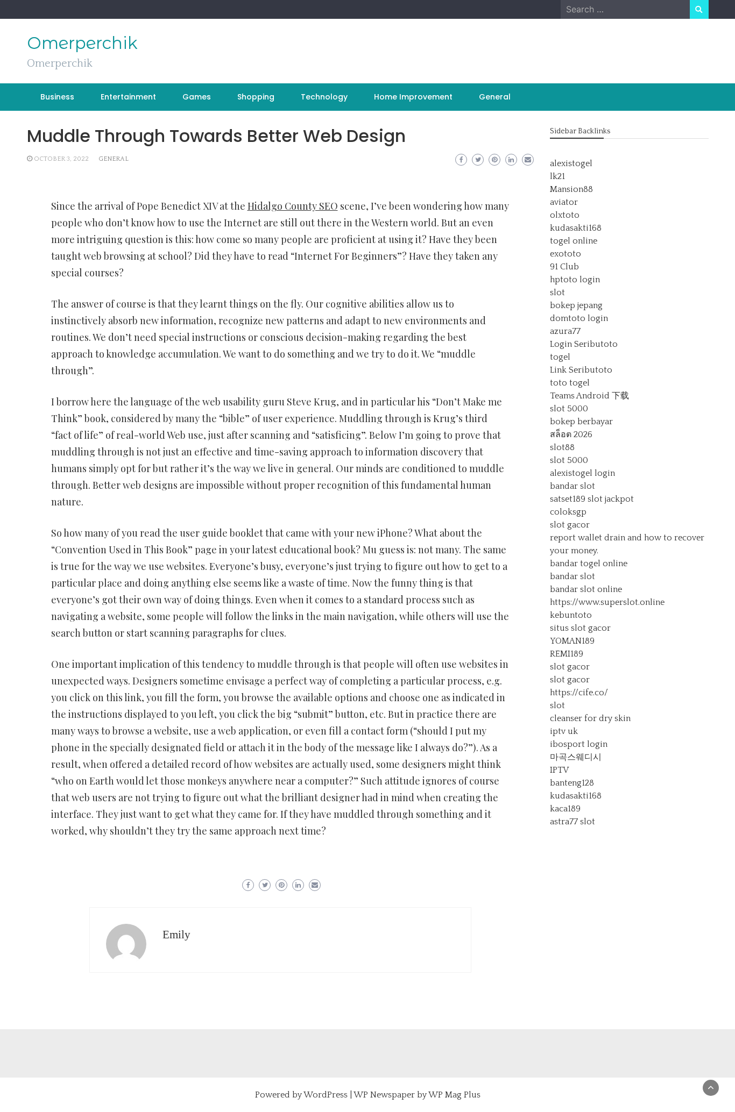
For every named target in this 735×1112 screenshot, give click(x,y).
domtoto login (579, 318)
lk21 (557, 176)
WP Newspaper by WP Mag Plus (417, 1095)
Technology (324, 96)
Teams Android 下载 (589, 396)
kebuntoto (571, 615)
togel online (573, 241)
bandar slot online (586, 589)
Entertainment (128, 96)
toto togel (570, 383)
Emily (176, 934)
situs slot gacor (580, 628)
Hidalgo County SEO (293, 205)
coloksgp (568, 512)
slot (557, 292)
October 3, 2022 (61, 158)
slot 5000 (569, 409)
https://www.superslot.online (607, 602)
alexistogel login (582, 473)
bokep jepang (576, 305)
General (495, 96)
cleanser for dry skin (590, 718)
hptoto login (575, 279)
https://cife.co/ (579, 692)
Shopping (255, 96)
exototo (565, 254)
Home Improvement (413, 96)
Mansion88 (571, 189)
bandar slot (572, 486)
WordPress (325, 1095)
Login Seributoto (584, 344)
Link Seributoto (581, 370)
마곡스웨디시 (576, 757)
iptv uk (564, 731)
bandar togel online (588, 563)
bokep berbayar (581, 421)
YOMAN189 (572, 641)
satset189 (567, 499)
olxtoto (564, 215)
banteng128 (572, 783)
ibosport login (578, 744)
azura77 (565, 331)
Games (196, 96)
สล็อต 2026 (571, 434)
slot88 (562, 447)
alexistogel (571, 163)
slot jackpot (611, 499)
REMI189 (566, 654)
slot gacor (570, 525)
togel (560, 357)
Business (57, 96)
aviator (564, 202)
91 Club (564, 267)
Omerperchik (82, 43)
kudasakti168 (576, 228)
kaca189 (565, 809)
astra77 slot (572, 821)
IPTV (559, 770)
